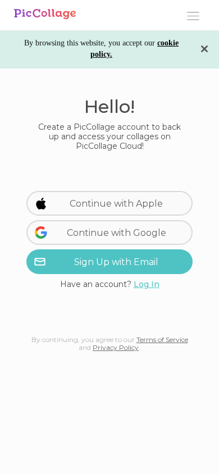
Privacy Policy (116, 347)
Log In (146, 284)
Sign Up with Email (116, 262)
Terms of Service (162, 339)
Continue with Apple (116, 203)
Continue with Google (116, 232)
